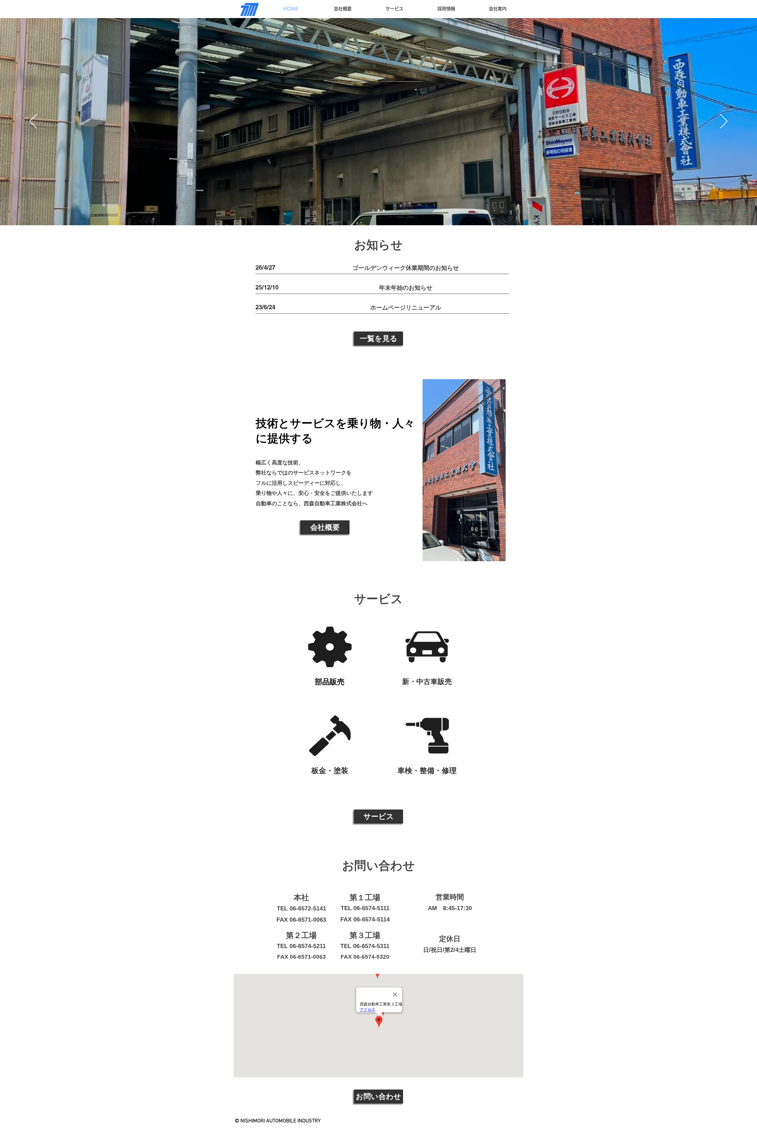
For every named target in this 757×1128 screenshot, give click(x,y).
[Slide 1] (384, 210)
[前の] (33, 121)
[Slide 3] (373, 210)
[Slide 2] (378, 210)
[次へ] (723, 121)
